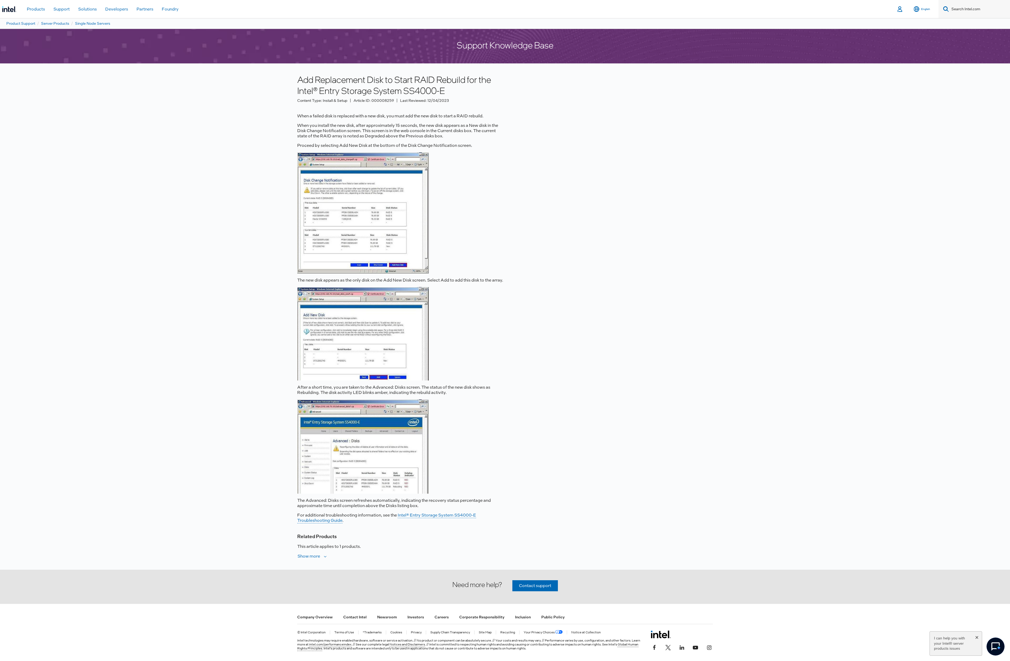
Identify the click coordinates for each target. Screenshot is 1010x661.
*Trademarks (372, 632)
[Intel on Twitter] (668, 647)
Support (61, 9)
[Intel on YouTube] (695, 647)
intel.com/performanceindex (330, 644)
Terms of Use (344, 632)
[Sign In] (900, 9)
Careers (442, 617)
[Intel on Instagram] (709, 647)
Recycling (507, 632)
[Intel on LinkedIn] (681, 647)
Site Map (485, 632)
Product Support (20, 23)
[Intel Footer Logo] (661, 634)
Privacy (416, 632)
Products (36, 9)
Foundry (170, 9)
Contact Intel (355, 617)
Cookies (396, 632)
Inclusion (523, 617)
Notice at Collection (586, 632)
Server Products (55, 23)
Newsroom (387, 617)
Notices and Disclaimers (407, 644)
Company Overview (315, 617)
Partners (145, 9)
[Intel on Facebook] (654, 647)
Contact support (535, 585)
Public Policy (553, 617)
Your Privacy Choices (539, 632)
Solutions (87, 9)
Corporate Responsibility (481, 617)
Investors (415, 617)
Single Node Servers (92, 23)
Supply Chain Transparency (450, 632)
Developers (116, 9)
